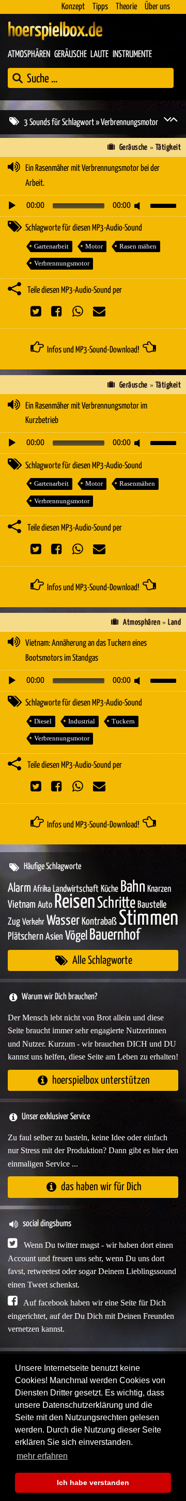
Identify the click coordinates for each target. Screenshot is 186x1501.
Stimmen (148, 919)
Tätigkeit (168, 147)
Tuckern (123, 721)
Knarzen (159, 889)
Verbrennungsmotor (61, 263)
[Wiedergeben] (12, 206)
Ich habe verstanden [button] (93, 1482)
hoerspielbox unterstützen (101, 1080)
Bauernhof (114, 935)
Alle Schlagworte (102, 960)
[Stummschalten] (139, 206)
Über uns (157, 7)
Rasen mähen (138, 246)
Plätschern (25, 937)
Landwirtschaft (76, 889)
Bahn (132, 887)
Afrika (42, 889)
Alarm (19, 888)
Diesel (43, 721)
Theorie (126, 7)
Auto (45, 905)
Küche (109, 889)
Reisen (74, 902)
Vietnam (22, 905)
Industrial (81, 721)
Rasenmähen (137, 483)
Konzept (73, 7)
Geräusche (70, 54)
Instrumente (132, 54)
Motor (94, 246)
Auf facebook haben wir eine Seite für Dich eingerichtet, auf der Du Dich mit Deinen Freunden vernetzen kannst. (91, 1315)
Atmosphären (29, 54)
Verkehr (33, 922)
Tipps (100, 7)
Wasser (63, 921)
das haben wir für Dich (101, 1186)
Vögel (76, 936)
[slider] (164, 205)
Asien (54, 937)
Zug (14, 922)
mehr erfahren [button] (42, 1456)
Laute (99, 54)
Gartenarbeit (51, 246)
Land (174, 622)
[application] (93, 206)
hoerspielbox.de (55, 31)
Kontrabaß (99, 922)
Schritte (116, 903)
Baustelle (151, 905)
